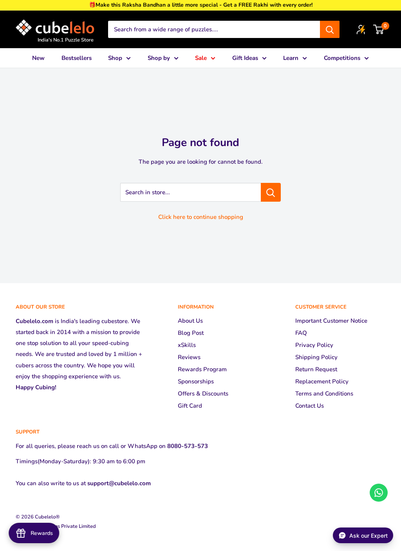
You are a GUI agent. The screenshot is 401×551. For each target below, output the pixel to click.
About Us (190, 321)
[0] (379, 29)
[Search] (330, 29)
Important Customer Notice (331, 321)
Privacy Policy (314, 345)
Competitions (342, 58)
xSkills (187, 345)
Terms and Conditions (324, 393)
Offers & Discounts (203, 393)
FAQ (301, 333)
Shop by (159, 58)
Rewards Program (202, 369)
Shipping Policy (316, 357)
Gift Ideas (245, 58)
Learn (290, 58)
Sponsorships (196, 381)
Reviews (189, 357)
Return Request (316, 369)
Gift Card (190, 406)
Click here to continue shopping (200, 217)
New (38, 58)
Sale (201, 58)
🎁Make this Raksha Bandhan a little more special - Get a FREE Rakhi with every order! (200, 5)
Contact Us (309, 406)
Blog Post (191, 333)
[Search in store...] (271, 192)
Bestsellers (76, 58)
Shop (115, 58)
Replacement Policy (322, 381)
